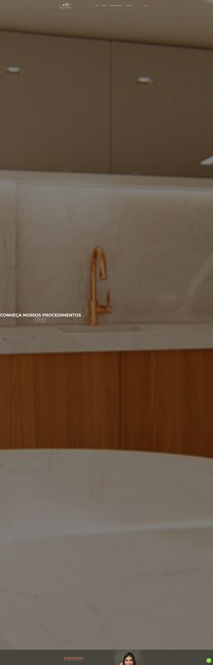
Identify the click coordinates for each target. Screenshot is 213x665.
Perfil (104, 5)
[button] (208, 660)
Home (97, 5)
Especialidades (115, 5)
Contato (129, 5)
